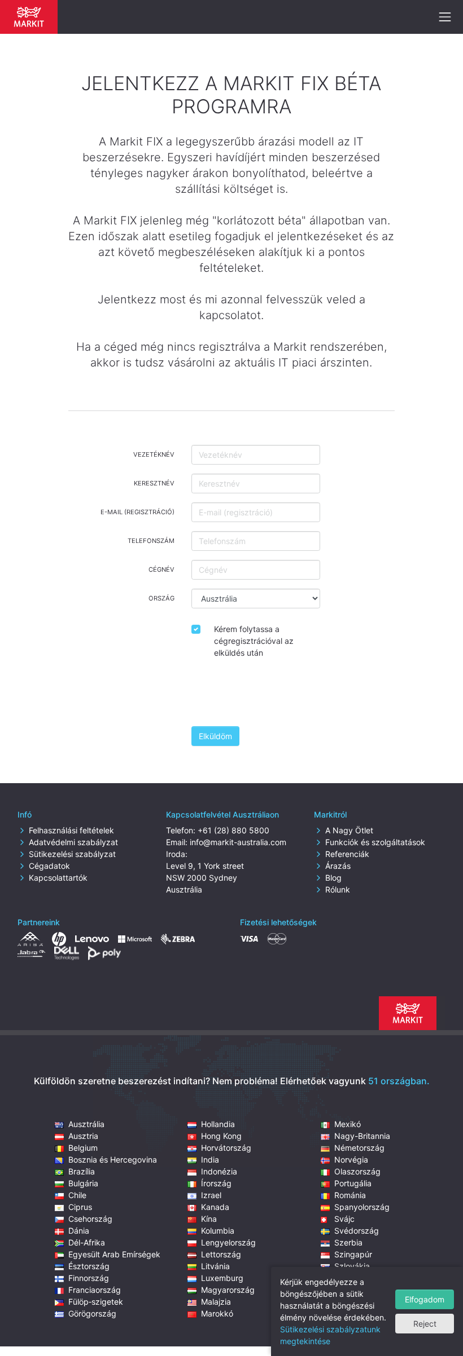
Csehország (90, 1219)
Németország (359, 1147)
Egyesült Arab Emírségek (114, 1254)
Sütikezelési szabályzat (72, 854)
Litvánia (215, 1266)
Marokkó (217, 1313)
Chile (77, 1195)
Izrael (211, 1195)
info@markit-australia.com (238, 842)
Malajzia (216, 1301)
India (210, 1159)
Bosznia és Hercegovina (112, 1159)
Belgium (83, 1147)
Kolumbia (217, 1230)
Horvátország (226, 1147)
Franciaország (94, 1290)
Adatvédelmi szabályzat (73, 842)
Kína (209, 1219)
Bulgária (83, 1183)
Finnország (88, 1278)
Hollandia (218, 1124)
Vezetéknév (153, 454)
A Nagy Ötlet (349, 830)
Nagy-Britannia (362, 1136)
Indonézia (219, 1171)
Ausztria (83, 1136)
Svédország (356, 1230)
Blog (333, 877)
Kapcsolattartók (58, 877)
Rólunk (337, 889)
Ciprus (80, 1207)
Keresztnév (154, 483)
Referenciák (347, 854)
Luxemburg (222, 1278)
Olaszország (357, 1171)
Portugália (353, 1183)
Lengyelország (228, 1242)
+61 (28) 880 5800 (233, 830)
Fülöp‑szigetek (95, 1301)
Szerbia (348, 1242)
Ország (161, 598)
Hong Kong (221, 1136)
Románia (350, 1195)
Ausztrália (86, 1124)
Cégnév (161, 569)
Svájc (344, 1219)
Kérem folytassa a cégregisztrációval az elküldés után (254, 640)
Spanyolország (362, 1207)
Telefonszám (151, 541)
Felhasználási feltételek (71, 830)
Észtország (89, 1266)
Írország (216, 1183)
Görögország (92, 1313)
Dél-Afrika (86, 1242)
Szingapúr (353, 1254)
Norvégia (351, 1159)
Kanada (215, 1207)
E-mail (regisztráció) (137, 512)
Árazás (338, 866)
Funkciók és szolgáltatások (375, 842)
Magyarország (228, 1290)
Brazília (81, 1171)
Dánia (78, 1230)
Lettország (221, 1254)
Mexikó (347, 1124)
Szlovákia (352, 1266)
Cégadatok (49, 866)
